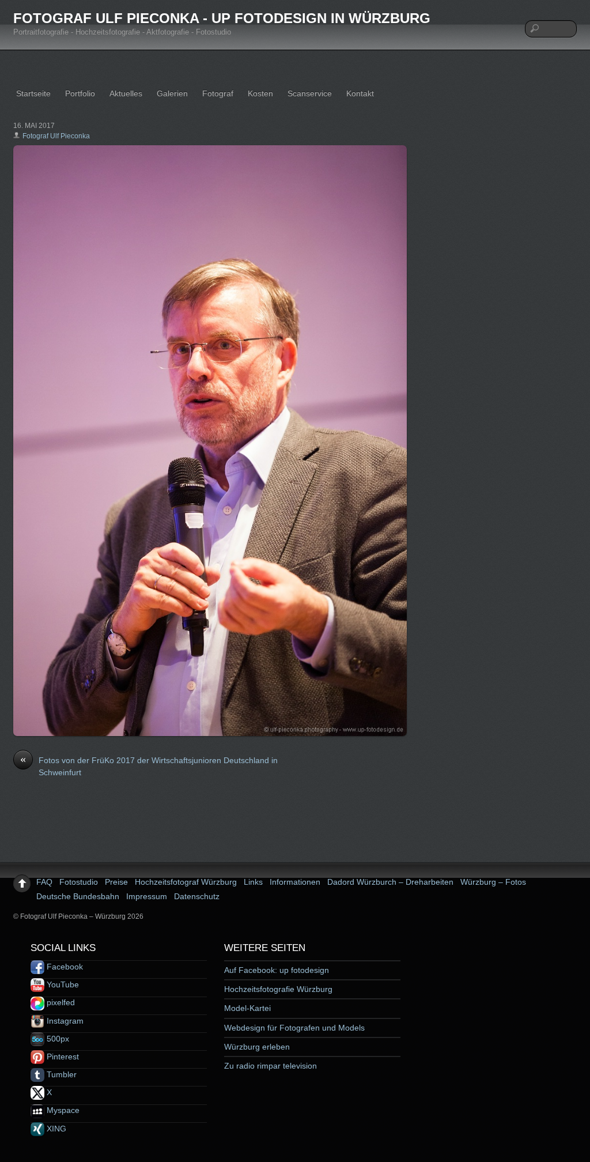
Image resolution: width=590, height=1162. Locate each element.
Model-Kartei (247, 1008)
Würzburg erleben (257, 1046)
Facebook (63, 966)
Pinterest (61, 1056)
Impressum (146, 896)
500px (56, 1038)
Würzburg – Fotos (493, 881)
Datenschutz (197, 896)
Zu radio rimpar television (270, 1065)
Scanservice (310, 93)
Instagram (64, 1020)
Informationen (295, 881)
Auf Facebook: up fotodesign (276, 970)
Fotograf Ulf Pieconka (56, 136)
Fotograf (217, 93)
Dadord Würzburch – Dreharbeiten (390, 881)
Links (253, 881)
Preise (116, 881)
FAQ (44, 881)
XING (55, 1128)
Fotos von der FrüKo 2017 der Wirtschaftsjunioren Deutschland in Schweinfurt (149, 766)
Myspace (62, 1110)
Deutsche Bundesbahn (77, 896)
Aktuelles (125, 93)
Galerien (172, 93)
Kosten (260, 93)
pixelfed (59, 1002)
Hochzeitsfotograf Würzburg (186, 881)
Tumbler (60, 1074)
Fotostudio (78, 881)
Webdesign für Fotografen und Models (294, 1027)
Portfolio (80, 93)
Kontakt (360, 93)
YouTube (61, 984)
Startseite (33, 93)
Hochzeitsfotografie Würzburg (278, 989)
